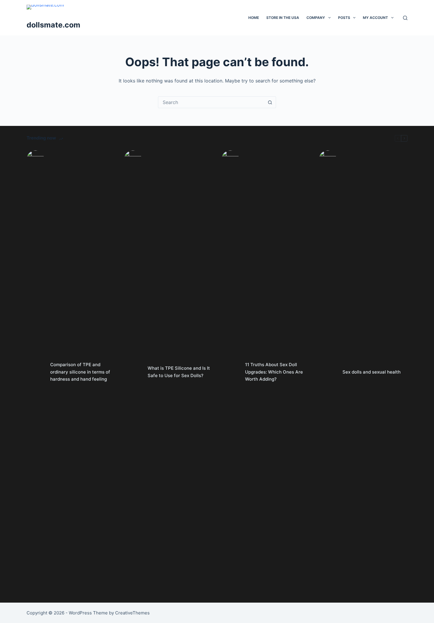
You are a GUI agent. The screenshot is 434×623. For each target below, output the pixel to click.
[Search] (405, 18)
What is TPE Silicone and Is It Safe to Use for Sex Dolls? (179, 371)
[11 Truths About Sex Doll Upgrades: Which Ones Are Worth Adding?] (230, 372)
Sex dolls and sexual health (371, 372)
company (315, 17)
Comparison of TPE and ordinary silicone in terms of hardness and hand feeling (80, 372)
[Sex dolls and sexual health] (328, 372)
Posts (344, 17)
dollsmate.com (53, 24)
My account (375, 17)
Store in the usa (282, 17)
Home (253, 17)
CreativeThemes (132, 613)
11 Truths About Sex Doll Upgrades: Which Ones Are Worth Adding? (274, 372)
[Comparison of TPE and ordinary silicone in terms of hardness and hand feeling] (35, 372)
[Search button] (270, 102)
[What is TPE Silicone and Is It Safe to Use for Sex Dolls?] (133, 372)
